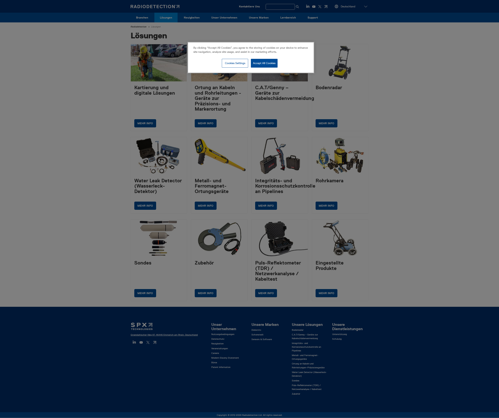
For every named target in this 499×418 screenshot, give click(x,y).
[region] (251, 57)
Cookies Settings (235, 63)
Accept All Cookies (264, 63)
